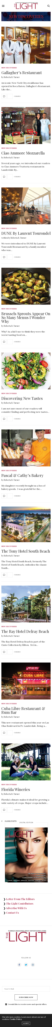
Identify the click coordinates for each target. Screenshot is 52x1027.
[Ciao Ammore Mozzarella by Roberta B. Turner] (26, 125)
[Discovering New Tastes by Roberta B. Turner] (26, 371)
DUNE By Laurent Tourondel (26, 235)
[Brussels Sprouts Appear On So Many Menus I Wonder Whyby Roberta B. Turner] (26, 286)
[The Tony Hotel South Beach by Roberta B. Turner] (26, 524)
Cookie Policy (16, 1019)
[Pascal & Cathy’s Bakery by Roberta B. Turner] (26, 447)
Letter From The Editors (20, 899)
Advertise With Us (16, 908)
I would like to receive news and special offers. (27, 1004)
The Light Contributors (19, 903)
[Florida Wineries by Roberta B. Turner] (26, 761)
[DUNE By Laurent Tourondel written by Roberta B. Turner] (26, 205)
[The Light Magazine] (26, 6)
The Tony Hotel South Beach (25, 552)
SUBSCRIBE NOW (26, 997)
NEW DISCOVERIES (9, 68)
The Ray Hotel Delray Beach (25, 633)
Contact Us (12, 912)
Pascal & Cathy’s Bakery (22, 477)
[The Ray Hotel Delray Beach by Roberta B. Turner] (26, 604)
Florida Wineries (15, 791)
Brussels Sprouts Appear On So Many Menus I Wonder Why (25, 319)
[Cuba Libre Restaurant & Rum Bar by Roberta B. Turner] (26, 681)
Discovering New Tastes (22, 400)
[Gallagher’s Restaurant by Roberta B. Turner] (26, 45)
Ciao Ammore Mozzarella (23, 154)
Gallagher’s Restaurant (21, 74)
